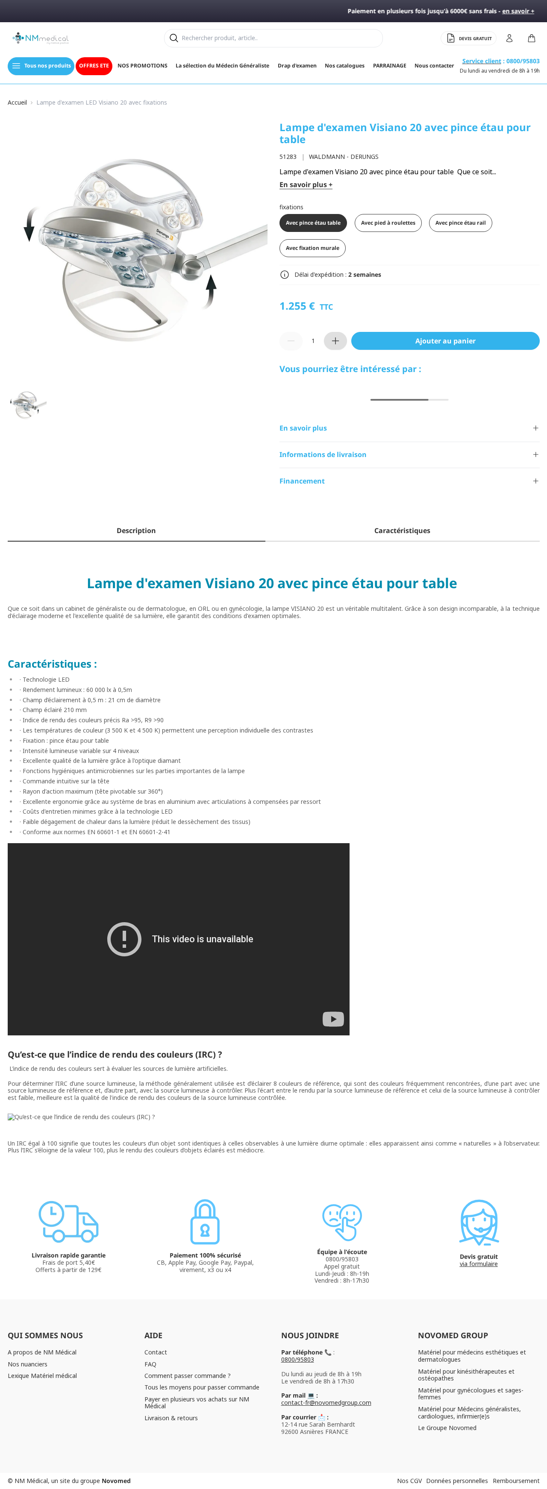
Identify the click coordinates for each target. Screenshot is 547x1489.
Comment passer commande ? (187, 1376)
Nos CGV (409, 1481)
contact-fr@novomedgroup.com (326, 1402)
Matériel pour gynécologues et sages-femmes (470, 1393)
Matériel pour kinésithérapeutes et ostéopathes (466, 1375)
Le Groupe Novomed (447, 1428)
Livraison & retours (171, 1418)
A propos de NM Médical (42, 1352)
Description (136, 530)
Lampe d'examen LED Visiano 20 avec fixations (101, 102)
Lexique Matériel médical (42, 1376)
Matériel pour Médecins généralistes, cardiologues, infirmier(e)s (469, 1412)
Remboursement (516, 1481)
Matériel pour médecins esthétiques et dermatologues (472, 1355)
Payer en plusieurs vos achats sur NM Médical (196, 1402)
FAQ (150, 1364)
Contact (155, 1352)
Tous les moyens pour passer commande (201, 1387)
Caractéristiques (402, 530)
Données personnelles (457, 1481)
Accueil (17, 102)
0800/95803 (297, 1359)
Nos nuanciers (27, 1364)
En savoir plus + (305, 185)
